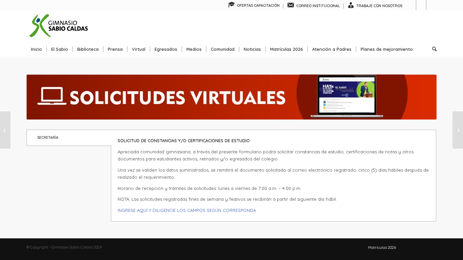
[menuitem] (254, 5)
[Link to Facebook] (411, 5)
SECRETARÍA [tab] (47, 137)
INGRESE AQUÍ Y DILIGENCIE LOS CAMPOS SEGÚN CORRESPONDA (187, 210)
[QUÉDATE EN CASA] (5, 130)
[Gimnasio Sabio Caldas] (58, 25)
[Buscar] (432, 49)
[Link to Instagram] (421, 5)
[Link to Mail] (431, 5)
